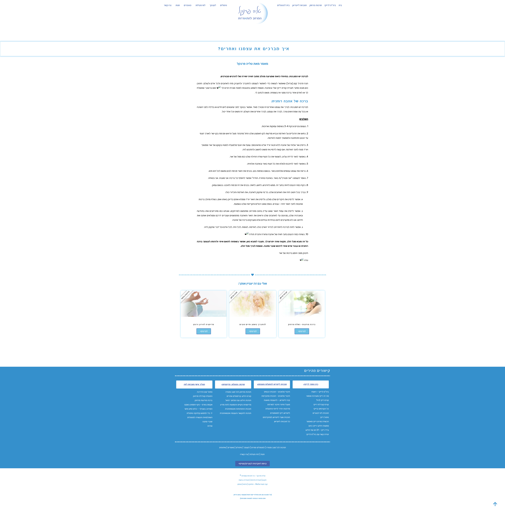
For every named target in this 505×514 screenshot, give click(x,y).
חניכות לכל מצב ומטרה (276, 447)
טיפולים (223, 5)
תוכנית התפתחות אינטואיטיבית (237, 409)
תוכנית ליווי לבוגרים (321, 413)
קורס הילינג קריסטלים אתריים (239, 396)
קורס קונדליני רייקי (321, 404)
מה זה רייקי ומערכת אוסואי (317, 396)
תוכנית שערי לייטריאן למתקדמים (276, 417)
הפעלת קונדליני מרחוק (202, 396)
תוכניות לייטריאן (299, 5)
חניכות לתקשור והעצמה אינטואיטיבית (235, 413)
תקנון (264, 480)
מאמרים (187, 5)
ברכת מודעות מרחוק (203, 400)
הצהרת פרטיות (256, 480)
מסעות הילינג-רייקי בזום (319, 426)
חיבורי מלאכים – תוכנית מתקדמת (275, 396)
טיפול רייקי (324, 417)
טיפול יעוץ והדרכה (204, 392)
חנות (178, 5)
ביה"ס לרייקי (330, 5)
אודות (209, 426)
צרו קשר (167, 5)
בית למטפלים (283, 5)
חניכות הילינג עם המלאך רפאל (238, 400)
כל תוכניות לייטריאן (282, 421)
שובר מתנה (270, 246)
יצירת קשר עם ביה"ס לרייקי (317, 434)
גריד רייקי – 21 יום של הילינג (317, 430)
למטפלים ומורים (258, 447)
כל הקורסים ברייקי (321, 408)
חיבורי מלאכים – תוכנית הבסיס (277, 391)
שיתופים (222, 447)
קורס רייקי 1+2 (322, 400)
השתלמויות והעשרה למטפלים (199, 417)
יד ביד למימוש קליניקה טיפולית (199, 413)
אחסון (240, 484)
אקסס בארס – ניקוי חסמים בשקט (198, 404)
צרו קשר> (244, 454)
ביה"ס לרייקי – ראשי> (320, 391)
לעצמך (213, 5)
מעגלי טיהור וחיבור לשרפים (278, 404)
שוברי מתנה (207, 421)
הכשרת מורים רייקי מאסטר (317, 421)
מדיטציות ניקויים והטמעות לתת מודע (235, 404)
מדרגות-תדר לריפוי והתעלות (277, 408)
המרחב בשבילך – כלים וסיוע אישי (198, 409)
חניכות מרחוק (315, 5)
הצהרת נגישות (244, 480)
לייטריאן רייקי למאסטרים (280, 413)
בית (340, 5)
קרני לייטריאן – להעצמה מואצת (277, 400)
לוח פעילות (200, 5)
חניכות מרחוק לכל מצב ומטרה (238, 392)
